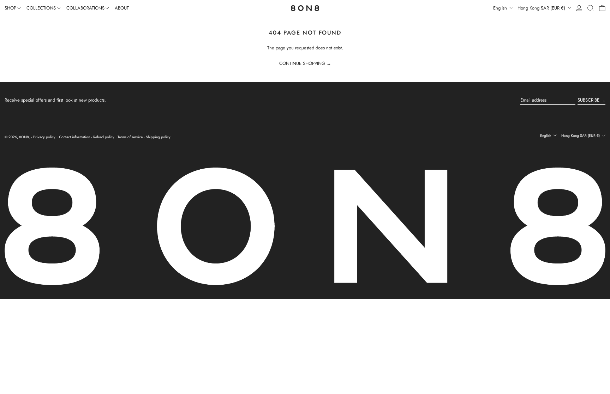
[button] (590, 8)
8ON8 (24, 137)
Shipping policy (158, 137)
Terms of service (130, 137)
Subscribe (588, 100)
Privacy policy (44, 137)
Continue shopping (302, 63)
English (500, 8)
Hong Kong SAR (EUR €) (542, 8)
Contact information (74, 137)
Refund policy (103, 137)
